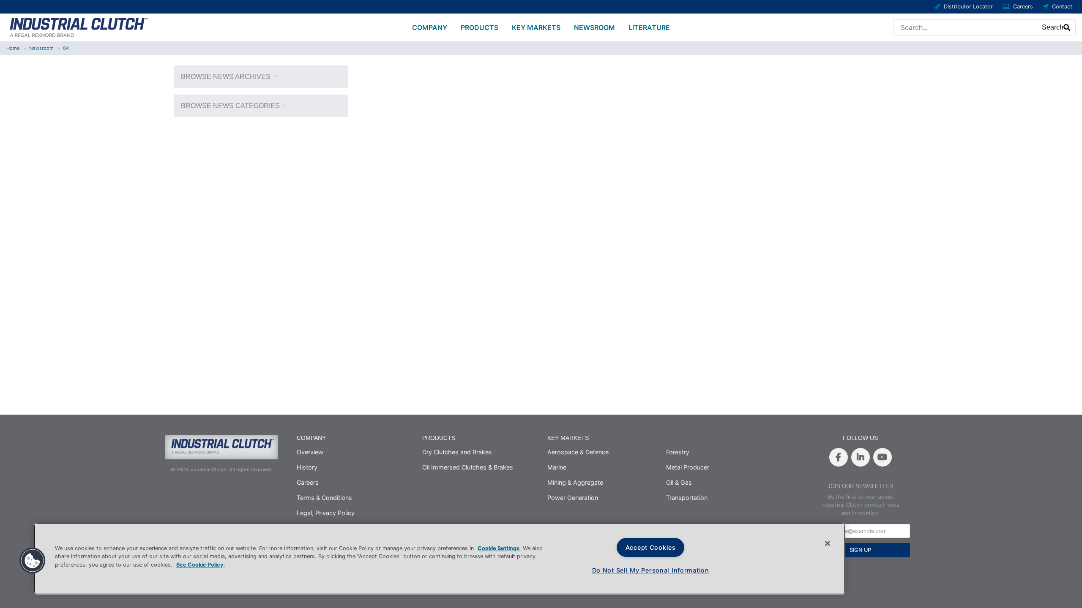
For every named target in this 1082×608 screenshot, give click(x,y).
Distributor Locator (968, 6)
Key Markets (536, 27)
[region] (439, 558)
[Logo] (77, 26)
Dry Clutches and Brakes (457, 452)
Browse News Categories (231, 105)
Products (479, 27)
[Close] (827, 543)
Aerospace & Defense (578, 452)
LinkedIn (860, 457)
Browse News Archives (226, 76)
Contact (1062, 6)
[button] (32, 560)
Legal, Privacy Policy (326, 512)
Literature (649, 27)
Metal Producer (687, 467)
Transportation (687, 497)
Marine (556, 467)
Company (429, 27)
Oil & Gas (679, 482)
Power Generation (572, 497)
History (307, 467)
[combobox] (965, 27)
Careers (1023, 6)
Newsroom (594, 27)
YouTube (882, 457)
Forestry (677, 452)
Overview (310, 452)
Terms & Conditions (324, 497)
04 (66, 48)
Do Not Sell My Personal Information (650, 570)
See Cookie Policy (200, 565)
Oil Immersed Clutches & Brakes (467, 467)
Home (13, 48)
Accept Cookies (651, 547)
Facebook (838, 457)
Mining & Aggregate (575, 482)
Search (1052, 27)
